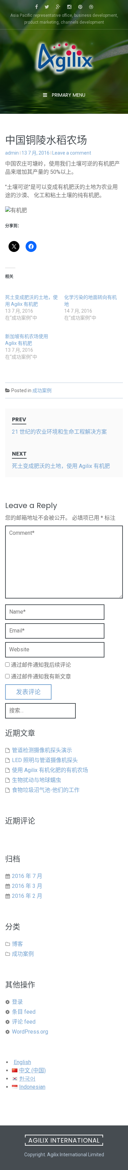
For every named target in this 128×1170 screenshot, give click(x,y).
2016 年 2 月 (27, 896)
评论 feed (23, 1021)
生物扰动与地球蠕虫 (36, 780)
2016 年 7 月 (27, 876)
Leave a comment (71, 153)
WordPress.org (30, 1031)
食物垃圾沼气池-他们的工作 (46, 790)
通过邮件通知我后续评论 (41, 665)
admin (12, 153)
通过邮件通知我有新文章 (41, 676)
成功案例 (42, 390)
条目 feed (23, 1012)
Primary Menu (68, 95)
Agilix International (64, 1140)
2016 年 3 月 (27, 886)
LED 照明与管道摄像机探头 (45, 760)
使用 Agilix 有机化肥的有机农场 (50, 770)
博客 (17, 944)
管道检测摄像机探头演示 (42, 750)
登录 (17, 1002)
